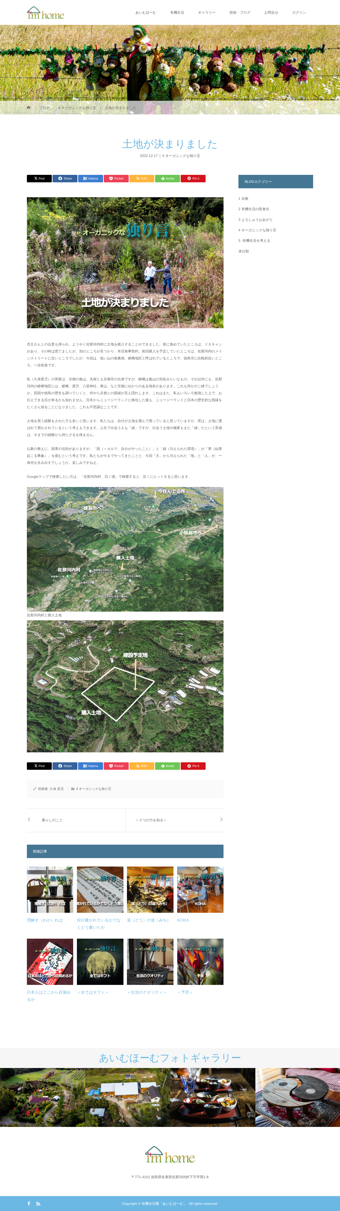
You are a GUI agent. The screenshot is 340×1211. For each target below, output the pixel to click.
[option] (42, 1097)
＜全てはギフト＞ (93, 992)
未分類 (243, 251)
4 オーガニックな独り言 (181, 155)
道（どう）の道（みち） (149, 920)
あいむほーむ (145, 12)
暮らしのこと (52, 820)
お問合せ (271, 12)
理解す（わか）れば (45, 920)
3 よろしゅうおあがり (255, 220)
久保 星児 (57, 789)
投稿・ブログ (239, 12)
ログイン (299, 12)
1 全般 (243, 198)
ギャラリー (207, 12)
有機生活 (177, 12)
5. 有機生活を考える (254, 240)
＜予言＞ (185, 992)
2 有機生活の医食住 (253, 209)
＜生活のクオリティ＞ (147, 992)
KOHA (183, 920)
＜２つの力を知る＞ (151, 820)
